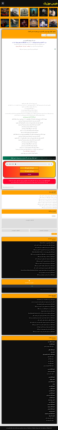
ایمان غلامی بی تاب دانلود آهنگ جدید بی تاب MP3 (46, 308)
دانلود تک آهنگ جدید (50, 35)
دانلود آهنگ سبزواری (51, 406)
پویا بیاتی (29, 174)
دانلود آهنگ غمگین (51, 349)
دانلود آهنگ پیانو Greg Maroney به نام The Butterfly (46, 299)
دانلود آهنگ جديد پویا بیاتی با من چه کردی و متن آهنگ (48, 199)
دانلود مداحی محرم (50, 373)
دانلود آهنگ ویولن (51, 356)
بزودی (54, 383)
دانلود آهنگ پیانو (51, 361)
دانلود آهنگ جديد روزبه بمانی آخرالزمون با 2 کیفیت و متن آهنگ (44, 249)
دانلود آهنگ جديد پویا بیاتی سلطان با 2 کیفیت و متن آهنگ (47, 204)
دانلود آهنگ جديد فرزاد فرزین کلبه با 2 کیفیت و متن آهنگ (45, 263)
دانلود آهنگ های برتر (51, 369)
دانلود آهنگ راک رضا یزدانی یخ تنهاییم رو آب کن (47, 272)
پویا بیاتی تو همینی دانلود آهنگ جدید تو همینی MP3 (48, 197)
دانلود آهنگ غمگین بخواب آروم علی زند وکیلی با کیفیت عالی (44, 245)
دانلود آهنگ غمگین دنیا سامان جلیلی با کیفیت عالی (46, 320)
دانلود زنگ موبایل (52, 415)
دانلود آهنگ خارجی (51, 381)
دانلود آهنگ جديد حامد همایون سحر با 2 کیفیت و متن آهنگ (45, 306)
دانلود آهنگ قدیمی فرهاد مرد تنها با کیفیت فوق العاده (46, 326)
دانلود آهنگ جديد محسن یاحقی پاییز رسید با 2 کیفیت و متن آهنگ (44, 331)
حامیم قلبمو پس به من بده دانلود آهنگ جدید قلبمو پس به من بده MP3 (43, 254)
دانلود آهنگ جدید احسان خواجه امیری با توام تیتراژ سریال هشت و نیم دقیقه (42, 317)
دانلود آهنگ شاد (52, 344)
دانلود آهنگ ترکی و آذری (50, 395)
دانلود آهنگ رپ (52, 388)
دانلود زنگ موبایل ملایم (50, 418)
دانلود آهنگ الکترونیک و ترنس (49, 365)
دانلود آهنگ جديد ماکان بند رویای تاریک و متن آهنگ (46, 256)
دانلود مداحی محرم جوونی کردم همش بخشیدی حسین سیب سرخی (43, 301)
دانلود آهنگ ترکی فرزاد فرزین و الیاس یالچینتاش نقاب (46, 304)
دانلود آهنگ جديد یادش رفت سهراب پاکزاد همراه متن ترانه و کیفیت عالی (42, 322)
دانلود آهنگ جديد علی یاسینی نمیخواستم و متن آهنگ (46, 274)
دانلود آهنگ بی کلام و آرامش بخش (49, 354)
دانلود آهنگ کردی (52, 390)
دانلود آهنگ (33, 40)
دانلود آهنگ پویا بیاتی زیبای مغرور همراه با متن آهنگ (46, 329)
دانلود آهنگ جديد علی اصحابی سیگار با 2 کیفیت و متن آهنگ (45, 265)
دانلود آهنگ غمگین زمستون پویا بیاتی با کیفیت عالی (48, 195)
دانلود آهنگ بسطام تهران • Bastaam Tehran (47, 242)
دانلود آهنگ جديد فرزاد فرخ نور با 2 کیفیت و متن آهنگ (45, 261)
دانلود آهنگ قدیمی (51, 377)
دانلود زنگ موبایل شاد (50, 420)
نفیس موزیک (52, 158)
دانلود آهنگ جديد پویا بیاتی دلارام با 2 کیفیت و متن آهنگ (47, 202)
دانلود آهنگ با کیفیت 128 (29, 168)
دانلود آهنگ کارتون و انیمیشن (50, 413)
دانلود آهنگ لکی (52, 397)
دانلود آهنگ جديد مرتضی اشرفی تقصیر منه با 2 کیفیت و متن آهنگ (43, 324)
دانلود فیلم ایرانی (52, 411)
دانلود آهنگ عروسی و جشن (49, 346)
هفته (32, 286)
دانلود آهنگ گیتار (51, 358)
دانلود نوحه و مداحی (51, 371)
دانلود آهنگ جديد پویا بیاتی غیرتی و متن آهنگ (49, 207)
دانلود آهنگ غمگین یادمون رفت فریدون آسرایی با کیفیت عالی (44, 267)
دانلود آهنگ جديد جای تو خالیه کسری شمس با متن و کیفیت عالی (44, 315)
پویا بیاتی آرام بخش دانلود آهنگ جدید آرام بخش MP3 (48, 200)
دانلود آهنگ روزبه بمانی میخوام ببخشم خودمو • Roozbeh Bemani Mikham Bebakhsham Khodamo (38, 270)
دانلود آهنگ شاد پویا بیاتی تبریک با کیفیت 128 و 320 (48, 205)
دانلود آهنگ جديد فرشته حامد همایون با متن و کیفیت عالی (45, 258)
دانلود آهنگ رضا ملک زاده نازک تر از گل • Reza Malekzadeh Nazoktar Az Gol (41, 313)
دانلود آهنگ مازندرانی (51, 404)
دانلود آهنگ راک (51, 363)
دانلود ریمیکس (52, 379)
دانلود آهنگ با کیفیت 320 (29, 171)
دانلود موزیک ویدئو (51, 399)
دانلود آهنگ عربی (52, 402)
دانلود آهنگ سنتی (52, 386)
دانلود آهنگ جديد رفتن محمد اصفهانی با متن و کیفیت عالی (45, 247)
